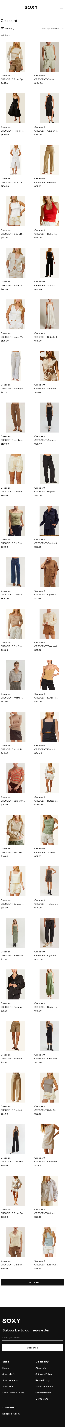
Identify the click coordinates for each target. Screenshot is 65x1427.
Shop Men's (8, 1374)
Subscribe (32, 1347)
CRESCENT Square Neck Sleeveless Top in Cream (13, 904)
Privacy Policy (43, 1392)
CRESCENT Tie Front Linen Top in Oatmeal (13, 285)
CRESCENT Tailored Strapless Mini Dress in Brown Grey (46, 904)
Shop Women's (10, 1380)
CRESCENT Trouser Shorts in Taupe (13, 1058)
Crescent (6, 75)
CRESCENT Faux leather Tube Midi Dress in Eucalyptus (13, 955)
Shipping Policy (44, 1374)
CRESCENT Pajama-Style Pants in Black (46, 491)
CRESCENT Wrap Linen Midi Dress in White (13, 182)
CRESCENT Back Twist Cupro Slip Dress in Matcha (46, 1007)
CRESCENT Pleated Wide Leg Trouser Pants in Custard (13, 1110)
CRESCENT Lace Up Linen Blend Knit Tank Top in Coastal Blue (46, 1264)
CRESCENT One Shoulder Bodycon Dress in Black (46, 1058)
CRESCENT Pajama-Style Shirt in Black (13, 1007)
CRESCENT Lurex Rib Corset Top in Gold (46, 697)
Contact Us (42, 1398)
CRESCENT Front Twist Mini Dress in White (13, 1213)
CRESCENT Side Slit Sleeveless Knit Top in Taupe (46, 1110)
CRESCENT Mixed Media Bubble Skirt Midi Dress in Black (13, 130)
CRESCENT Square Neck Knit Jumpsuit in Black (46, 285)
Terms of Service (45, 1386)
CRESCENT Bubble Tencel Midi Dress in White (46, 337)
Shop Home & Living (13, 1392)
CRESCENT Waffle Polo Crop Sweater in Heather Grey (13, 697)
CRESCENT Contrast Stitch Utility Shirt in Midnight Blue (46, 543)
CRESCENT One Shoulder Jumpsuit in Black (13, 1161)
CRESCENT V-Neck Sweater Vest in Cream (13, 1264)
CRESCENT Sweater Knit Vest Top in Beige (46, 388)
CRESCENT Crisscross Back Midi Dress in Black (46, 440)
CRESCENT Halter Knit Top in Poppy (46, 234)
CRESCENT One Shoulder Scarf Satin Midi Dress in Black (46, 130)
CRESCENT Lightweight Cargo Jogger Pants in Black (46, 955)
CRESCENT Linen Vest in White (13, 337)
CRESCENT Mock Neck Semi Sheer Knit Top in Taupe (13, 749)
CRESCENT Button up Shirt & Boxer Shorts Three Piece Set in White (46, 800)
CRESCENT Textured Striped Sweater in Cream (46, 646)
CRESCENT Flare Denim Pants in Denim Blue (13, 594)
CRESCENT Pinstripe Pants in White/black (13, 388)
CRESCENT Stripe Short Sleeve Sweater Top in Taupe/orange (13, 800)
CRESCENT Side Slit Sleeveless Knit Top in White (13, 234)
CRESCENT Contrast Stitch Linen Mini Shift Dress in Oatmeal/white (46, 1161)
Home (5, 1368)
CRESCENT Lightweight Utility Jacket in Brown (46, 594)
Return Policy (43, 1380)
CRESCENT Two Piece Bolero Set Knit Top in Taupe (13, 852)
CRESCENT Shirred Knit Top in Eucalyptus (46, 852)
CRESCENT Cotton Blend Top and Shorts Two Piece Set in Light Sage (46, 79)
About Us (41, 1368)
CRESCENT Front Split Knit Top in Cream (13, 79)
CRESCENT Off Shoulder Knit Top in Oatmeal (13, 646)
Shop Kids (7, 1386)
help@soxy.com (11, 1413)
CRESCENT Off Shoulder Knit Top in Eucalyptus (13, 543)
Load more (32, 1282)
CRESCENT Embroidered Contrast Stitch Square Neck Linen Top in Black (46, 749)
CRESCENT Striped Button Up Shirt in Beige (46, 1213)
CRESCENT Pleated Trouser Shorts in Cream (13, 491)
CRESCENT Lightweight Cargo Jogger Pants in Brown (13, 440)
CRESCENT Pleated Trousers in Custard (46, 182)
